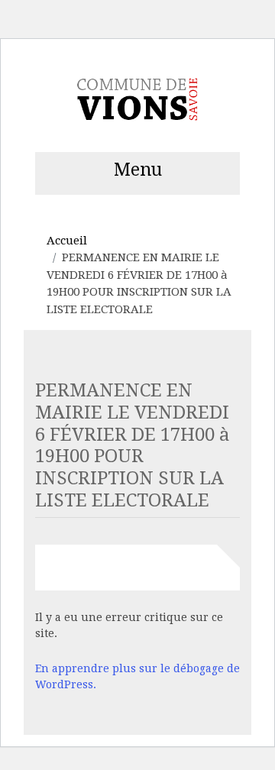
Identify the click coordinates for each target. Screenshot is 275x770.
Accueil (67, 240)
